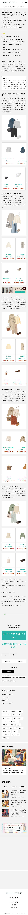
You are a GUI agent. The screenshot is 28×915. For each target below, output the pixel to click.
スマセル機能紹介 (15, 724)
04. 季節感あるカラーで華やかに (14, 52)
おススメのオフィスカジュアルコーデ (13, 39)
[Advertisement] (14, 853)
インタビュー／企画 (7, 703)
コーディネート (7, 718)
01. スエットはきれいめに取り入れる (15, 41)
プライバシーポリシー (14, 902)
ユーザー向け (6, 714)
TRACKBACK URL (5, 675)
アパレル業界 (16, 714)
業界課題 (5, 724)
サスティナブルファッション (10, 721)
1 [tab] (12, 764)
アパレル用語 (6, 731)
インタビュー (18, 728)
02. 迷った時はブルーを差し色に (14, 44)
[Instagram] (10, 897)
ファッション (5, 697)
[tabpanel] (14, 762)
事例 (20, 711)
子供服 (14, 731)
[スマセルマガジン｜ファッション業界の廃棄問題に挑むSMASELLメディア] (9, 2)
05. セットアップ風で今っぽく (13, 55)
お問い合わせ (14, 907)
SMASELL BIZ (6, 700)
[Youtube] (17, 897)
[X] (12, 897)
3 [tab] (15, 764)
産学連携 (13, 711)
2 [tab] (14, 764)
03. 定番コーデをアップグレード (14, 49)
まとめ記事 (6, 734)
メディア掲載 (15, 734)
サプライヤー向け (7, 728)
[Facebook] (15, 897)
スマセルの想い (18, 718)
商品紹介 (5, 738)
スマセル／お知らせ (7, 694)
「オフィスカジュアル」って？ (11, 36)
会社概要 (14, 904)
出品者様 (5, 711)
